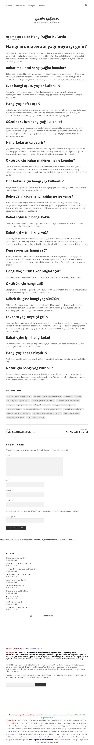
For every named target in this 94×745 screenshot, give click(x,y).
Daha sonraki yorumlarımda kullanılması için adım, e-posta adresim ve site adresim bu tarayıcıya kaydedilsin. (44, 511)
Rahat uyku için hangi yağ (36, 418)
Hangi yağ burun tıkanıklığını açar (63, 405)
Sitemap (71, 539)
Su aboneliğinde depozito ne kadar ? (18, 607)
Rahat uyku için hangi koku (15, 418)
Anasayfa (9, 6)
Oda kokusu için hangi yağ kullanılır (18, 413)
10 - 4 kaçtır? (10, 517)
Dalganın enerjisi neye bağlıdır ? (16, 585)
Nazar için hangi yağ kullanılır (73, 409)
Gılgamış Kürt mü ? (12, 596)
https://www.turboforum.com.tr (13, 539)
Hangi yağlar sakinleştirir (32, 409)
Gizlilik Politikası (20, 6)
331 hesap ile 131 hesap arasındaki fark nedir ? (21, 569)
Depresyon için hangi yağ (73, 396)
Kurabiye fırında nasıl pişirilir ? (15, 558)
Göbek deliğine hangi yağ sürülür (42, 401)
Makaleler (16, 390)
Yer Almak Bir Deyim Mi (77, 432)
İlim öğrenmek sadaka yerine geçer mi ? (18, 574)
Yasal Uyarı (31, 6)
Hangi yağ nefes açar (14, 409)
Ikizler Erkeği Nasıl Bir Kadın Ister (21, 432)
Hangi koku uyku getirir (42, 405)
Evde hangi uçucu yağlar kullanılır (17, 401)
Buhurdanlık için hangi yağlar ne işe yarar (47, 396)
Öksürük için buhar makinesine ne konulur (47, 413)
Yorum (8, 455)
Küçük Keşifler (47, 19)
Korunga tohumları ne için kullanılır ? (17, 591)
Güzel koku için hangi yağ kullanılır (68, 401)
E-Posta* (8, 490)
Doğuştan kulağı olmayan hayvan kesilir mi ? (20, 563)
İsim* (7, 480)
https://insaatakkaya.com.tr (39, 539)
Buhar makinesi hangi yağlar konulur (19, 396)
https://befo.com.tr (59, 539)
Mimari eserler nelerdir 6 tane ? (16, 580)
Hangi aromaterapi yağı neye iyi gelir (19, 405)
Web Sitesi (9, 500)
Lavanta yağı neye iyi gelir (52, 409)
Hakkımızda (41, 6)
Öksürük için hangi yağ (71, 413)
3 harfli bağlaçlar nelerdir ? (14, 602)
